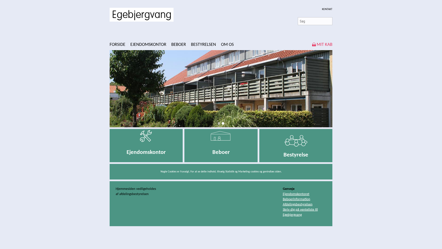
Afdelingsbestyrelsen (298, 204)
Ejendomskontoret (296, 194)
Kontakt (327, 9)
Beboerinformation (296, 199)
